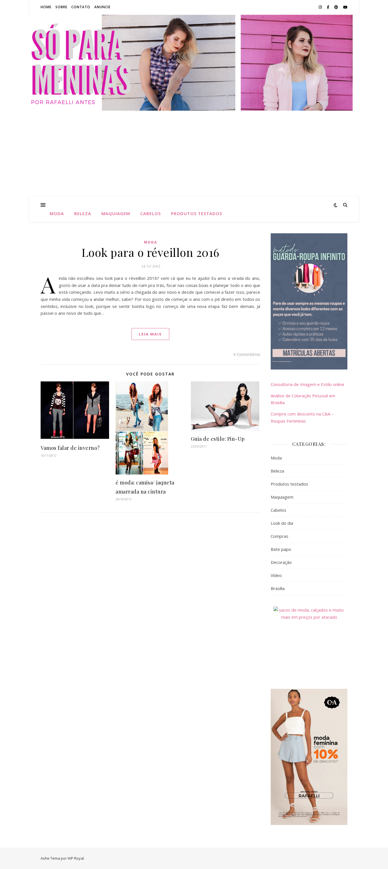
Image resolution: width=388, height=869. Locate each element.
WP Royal (76, 858)
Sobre (61, 7)
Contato (80, 7)
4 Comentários (246, 354)
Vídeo (276, 575)
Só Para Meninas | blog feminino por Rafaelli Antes (194, 59)
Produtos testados (196, 213)
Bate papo (281, 549)
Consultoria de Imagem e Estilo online (307, 384)
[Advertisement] (194, 154)
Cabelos (150, 213)
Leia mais (150, 334)
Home (46, 7)
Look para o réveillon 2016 (151, 252)
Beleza (82, 213)
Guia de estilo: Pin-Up (218, 438)
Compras (279, 536)
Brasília (278, 588)
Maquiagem (115, 213)
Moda (57, 213)
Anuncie (102, 7)
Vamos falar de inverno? (70, 447)
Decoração (281, 562)
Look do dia (282, 523)
